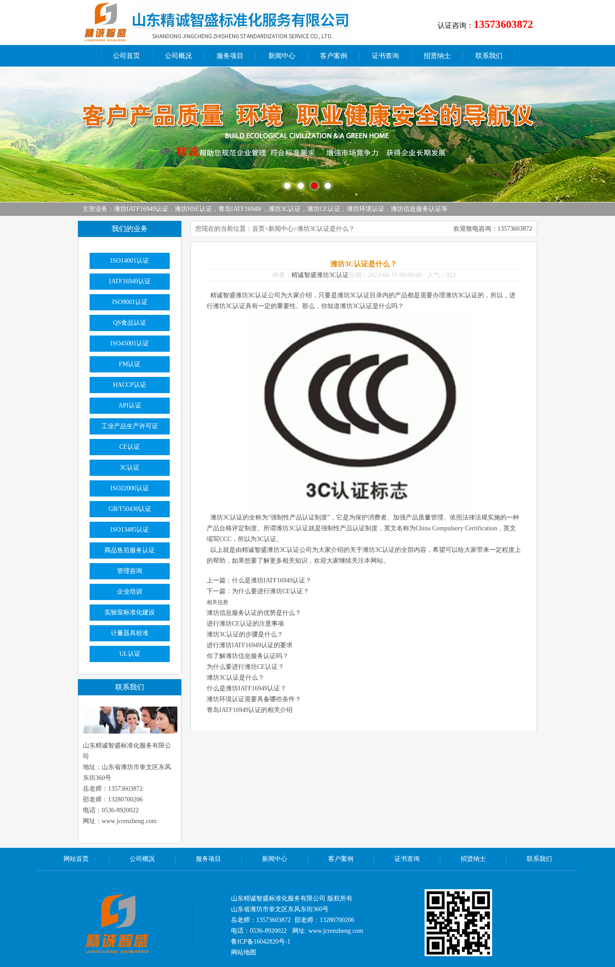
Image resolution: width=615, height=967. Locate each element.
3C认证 (130, 467)
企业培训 (129, 591)
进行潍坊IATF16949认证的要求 (250, 645)
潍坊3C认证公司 (289, 549)
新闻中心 (281, 55)
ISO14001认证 (129, 260)
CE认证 (129, 446)
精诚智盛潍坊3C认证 (320, 275)
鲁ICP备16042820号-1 (260, 941)
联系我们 (488, 55)
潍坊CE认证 (323, 209)
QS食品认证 (129, 322)
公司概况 (178, 55)
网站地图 (243, 952)
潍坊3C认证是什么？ (235, 677)
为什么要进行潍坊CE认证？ (270, 591)
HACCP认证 (129, 384)
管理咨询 (129, 571)
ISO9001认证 (130, 302)
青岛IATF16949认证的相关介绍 (250, 710)
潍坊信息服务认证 (416, 209)
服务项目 (230, 55)
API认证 (129, 405)
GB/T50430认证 (130, 509)
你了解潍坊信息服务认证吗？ (248, 656)
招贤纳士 (437, 55)
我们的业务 (130, 229)
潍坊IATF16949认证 (141, 209)
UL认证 (129, 653)
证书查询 (385, 55)
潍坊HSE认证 (193, 209)
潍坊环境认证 (365, 209)
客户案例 (333, 55)
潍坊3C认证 (284, 209)
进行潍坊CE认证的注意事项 (245, 623)
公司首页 (126, 55)
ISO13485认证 (129, 529)
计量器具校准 (130, 633)
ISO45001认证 (129, 343)
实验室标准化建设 (129, 612)
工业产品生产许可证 (129, 426)
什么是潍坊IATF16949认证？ (272, 580)
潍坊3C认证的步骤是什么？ (245, 634)
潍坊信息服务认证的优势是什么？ (254, 612)
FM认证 (129, 364)
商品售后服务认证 (129, 550)
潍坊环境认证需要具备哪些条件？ (254, 699)
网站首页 (76, 858)
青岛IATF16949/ (240, 209)
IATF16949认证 (130, 281)
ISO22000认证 (129, 488)
